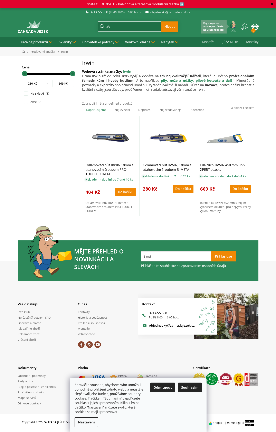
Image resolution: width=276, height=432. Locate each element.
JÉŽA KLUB (230, 42)
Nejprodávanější (171, 110)
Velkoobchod (86, 334)
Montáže (208, 42)
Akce (35, 102)
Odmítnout (162, 387)
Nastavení (86, 422)
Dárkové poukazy (29, 403)
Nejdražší (144, 110)
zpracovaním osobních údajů (203, 265)
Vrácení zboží (27, 340)
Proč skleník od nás (31, 392)
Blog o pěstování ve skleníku (37, 387)
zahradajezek (89, 346)
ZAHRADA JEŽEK (81, 346)
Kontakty (252, 42)
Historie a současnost (92, 317)
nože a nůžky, (182, 80)
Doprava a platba (29, 323)
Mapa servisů (27, 398)
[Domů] (24, 52)
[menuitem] (37, 42)
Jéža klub (24, 312)
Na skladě (39, 93)
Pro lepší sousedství (91, 323)
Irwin (127, 71)
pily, (164, 80)
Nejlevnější (122, 110)
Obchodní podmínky (32, 376)
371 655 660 (158, 313)
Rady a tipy (25, 381)
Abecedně (197, 110)
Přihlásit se (223, 256)
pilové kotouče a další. (215, 80)
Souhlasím (190, 387)
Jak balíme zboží (29, 328)
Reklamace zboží (29, 334)
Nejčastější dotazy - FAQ (34, 317)
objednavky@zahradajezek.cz (172, 325)
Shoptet (218, 423)
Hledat (169, 26)
